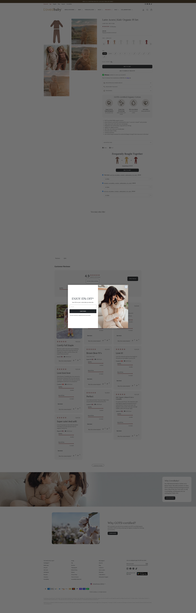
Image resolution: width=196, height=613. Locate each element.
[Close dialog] (126, 286)
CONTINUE (83, 311)
